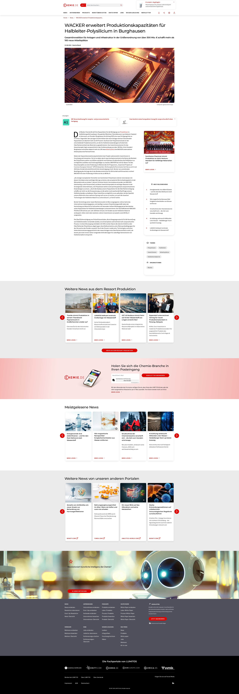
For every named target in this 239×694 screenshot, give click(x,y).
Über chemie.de (98, 677)
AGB (76, 683)
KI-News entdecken (79, 591)
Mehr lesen (115, 392)
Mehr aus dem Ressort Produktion (119, 350)
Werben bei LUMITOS (71, 677)
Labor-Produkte (107, 610)
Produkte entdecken (108, 607)
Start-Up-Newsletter (71, 613)
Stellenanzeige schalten (91, 636)
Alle (82, 5)
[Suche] (121, 5)
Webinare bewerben (71, 633)
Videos (104, 639)
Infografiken (106, 633)
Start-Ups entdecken (90, 610)
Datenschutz (85, 683)
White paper (124, 636)
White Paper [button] (113, 13)
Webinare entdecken (71, 630)
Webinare (124, 642)
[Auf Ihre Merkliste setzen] (159, 13)
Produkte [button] (86, 13)
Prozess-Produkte (108, 613)
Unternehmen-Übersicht (91, 619)
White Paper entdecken (128, 607)
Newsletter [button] (146, 13)
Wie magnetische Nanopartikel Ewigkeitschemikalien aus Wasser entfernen (161, 201)
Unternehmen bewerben (91, 616)
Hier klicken (127, 380)
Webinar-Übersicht (71, 636)
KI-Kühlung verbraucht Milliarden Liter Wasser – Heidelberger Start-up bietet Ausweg (161, 220)
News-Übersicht (70, 616)
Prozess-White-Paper (127, 613)
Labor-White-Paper (127, 610)
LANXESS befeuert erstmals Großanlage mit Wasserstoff (159, 229)
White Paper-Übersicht (128, 619)
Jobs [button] (122, 13)
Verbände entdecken (89, 613)
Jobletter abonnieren (90, 633)
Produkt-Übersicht (108, 619)
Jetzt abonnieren (157, 619)
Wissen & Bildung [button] (132, 13)
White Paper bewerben (128, 616)
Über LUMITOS (85, 677)
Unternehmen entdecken (91, 607)
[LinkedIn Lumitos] (173, 683)
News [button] (65, 13)
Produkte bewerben (108, 616)
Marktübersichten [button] (99, 13)
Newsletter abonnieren (155, 375)
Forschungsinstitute (108, 636)
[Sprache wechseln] (169, 13)
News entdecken (70, 607)
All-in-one (124, 645)
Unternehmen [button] (75, 13)
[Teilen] (164, 13)
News (122, 630)
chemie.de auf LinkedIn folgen (158, 623)
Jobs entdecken (88, 630)
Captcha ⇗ (135, 382)
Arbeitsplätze (110, 149)
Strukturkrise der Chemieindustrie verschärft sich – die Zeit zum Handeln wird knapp (161, 211)
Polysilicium (124, 132)
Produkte (124, 633)
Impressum (68, 683)
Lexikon (104, 630)
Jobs (122, 639)
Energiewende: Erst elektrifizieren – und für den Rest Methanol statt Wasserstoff (161, 192)
